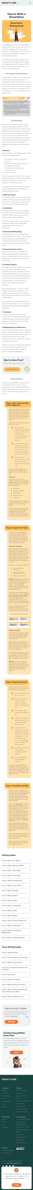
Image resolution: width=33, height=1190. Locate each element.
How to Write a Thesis (23, 1127)
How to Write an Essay (23, 1119)
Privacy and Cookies (8, 1150)
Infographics (20, 1140)
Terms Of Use (6, 1153)
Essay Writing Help (22, 1109)
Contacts (4, 1098)
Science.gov (15, 595)
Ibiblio (24, 595)
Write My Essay (21, 1090)
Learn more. (14, 1016)
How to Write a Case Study (22, 1131)
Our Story (5, 1093)
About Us (5, 1090)
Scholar (27, 594)
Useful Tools (20, 1134)
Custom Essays (20, 1106)
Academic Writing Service (21, 1097)
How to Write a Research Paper (21, 1123)
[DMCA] (20, 1148)
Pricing (4, 1122)
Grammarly (19, 804)
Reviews (4, 1107)
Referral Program (21, 1143)
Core (10, 595)
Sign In (4, 1119)
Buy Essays (19, 1093)
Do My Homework (22, 1112)
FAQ (3, 1125)
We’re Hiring (5, 1096)
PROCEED (11, 1022)
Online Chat (5, 1127)
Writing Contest (21, 1137)
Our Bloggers (6, 1101)
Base (21, 595)
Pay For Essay (20, 1103)
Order (16, 1052)
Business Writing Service (23, 1101)
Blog (3, 1104)
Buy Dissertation (12, 369)
